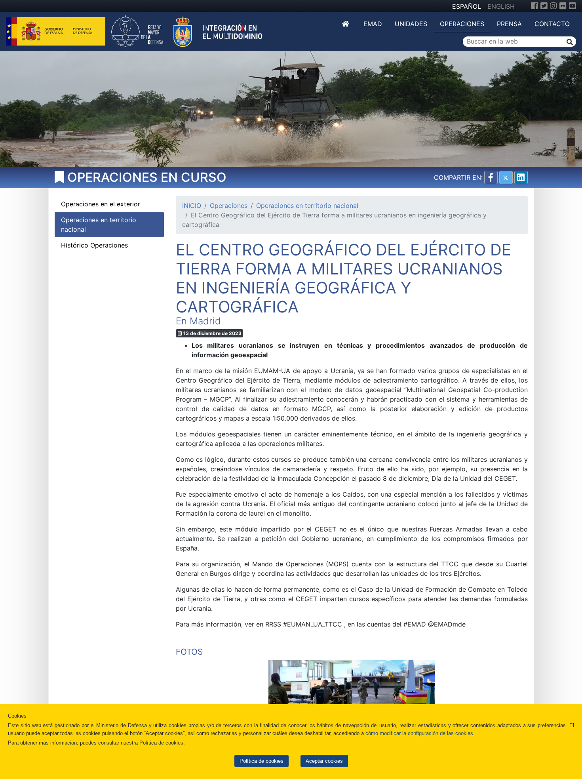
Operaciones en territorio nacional (307, 206)
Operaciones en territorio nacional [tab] (98, 224)
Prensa (509, 24)
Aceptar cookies (324, 761)
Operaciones (462, 24)
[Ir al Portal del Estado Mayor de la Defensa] (186, 30)
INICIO (191, 206)
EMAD (372, 24)
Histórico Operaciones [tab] (94, 245)
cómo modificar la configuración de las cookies (419, 733)
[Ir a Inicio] (346, 24)
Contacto (552, 24)
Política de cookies (261, 761)
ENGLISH (501, 6)
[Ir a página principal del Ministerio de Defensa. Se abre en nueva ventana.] (56, 30)
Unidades (411, 24)
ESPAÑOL (466, 6)
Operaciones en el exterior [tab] (100, 204)
